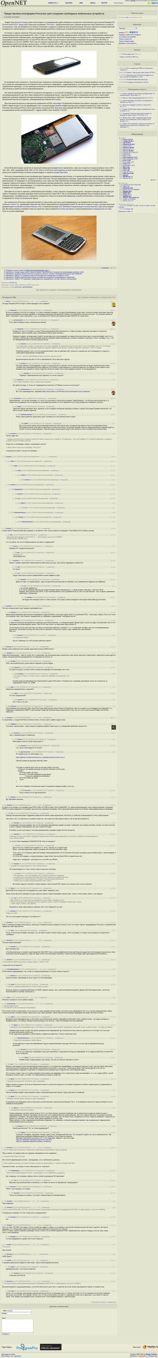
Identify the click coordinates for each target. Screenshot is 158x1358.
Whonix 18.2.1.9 (128, 201)
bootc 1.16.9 (127, 155)
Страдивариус (18, 489)
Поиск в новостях (125, 39)
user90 (9, 1260)
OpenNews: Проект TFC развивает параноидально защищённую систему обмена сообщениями (41, 279)
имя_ (11, 534)
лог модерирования (111, 1302)
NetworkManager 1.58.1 (130, 159)
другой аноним (25, 751)
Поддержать (142, 1356)
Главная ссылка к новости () (28, 270)
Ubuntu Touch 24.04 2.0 (131, 197)
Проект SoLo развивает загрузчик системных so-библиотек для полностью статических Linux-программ (137, 125)
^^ (30, 310)
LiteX (39, 106)
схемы (95, 204)
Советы (137, 64)
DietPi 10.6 (126, 193)
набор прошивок (67, 209)
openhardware (27, 287)
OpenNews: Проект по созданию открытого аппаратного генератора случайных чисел (37, 275)
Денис (23, 503)
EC (96, 207)
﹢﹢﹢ (30, 301)
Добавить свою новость (128, 43)
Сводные (137, 35)
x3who (16, 693)
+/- (99, 297)
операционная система (102, 209)
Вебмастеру (152, 1356)
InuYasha (9, 653)
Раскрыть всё (106, 297)
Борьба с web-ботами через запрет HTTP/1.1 (141, 72)
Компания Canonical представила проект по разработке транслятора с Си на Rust (135, 114)
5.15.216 (152, 205)
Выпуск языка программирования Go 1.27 (136, 98)
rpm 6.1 (125, 175)
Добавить (133, 1356)
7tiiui (12, 930)
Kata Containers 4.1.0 (130, 157)
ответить (25, 301)
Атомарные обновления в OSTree (137, 82)
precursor (18, 287)
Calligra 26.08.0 (128, 141)
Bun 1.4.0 (126, 167)
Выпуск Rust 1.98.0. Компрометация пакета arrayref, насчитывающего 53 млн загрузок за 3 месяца (135, 119)
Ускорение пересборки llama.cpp (137, 79)
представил (23, 24)
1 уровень (85, 297)
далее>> (153, 180)
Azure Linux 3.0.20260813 (131, 189)
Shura (8, 301)
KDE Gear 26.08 (128, 173)
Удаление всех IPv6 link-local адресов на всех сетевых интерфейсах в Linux (136, 76)
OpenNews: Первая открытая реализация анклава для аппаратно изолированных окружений (40, 277)
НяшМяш (13, 724)
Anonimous (17, 398)
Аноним (23, 343)
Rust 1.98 (126, 170)
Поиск (116, 3)
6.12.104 (135, 205)
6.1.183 (146, 205)
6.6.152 (141, 205)
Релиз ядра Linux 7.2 (130, 54)
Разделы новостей (126, 35)
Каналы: (122, 32)
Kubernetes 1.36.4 (129, 165)
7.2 (124, 209)
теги (120, 3)
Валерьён (13, 310)
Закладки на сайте (8, 1354)
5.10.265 (121, 207)
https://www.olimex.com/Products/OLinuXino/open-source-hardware (66, 391)
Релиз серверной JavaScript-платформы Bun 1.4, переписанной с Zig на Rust (137, 94)
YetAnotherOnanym (26, 414)
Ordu (12, 1291)
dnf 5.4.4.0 (126, 154)
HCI (101, 183)
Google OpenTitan (61, 172)
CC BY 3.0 (13, 283)
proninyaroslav (18, 320)
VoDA (15, 465)
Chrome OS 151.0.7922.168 (131, 184)
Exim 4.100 (126, 160)
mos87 (9, 1244)
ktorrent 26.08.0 (128, 151)
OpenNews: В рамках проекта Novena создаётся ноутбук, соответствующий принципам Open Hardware (44, 274)
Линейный (93, 297)
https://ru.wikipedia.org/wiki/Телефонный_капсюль (34, 1140)
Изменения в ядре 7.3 (125, 211)
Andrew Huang (21, 22)
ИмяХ (19, 406)
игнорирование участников (98, 1302)
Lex (19, 498)
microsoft (27, 790)
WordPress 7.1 (128, 176)
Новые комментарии (126, 41)
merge (128, 209)
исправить (105, 268)
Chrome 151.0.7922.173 (130, 152)
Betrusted (58, 108)
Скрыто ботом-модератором (31, 456)
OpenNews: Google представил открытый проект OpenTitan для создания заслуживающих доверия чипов (45, 272)
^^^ (33, 310)
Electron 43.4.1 (128, 178)
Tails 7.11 (126, 186)
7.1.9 (124, 205)
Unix (127, 17)
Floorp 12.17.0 (128, 139)
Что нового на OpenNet (127, 37)
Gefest (15, 546)
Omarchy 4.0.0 (128, 188)
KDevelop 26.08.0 (129, 144)
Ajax (79, 297)
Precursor (50, 24)
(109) (14, 297)
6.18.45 (129, 205)
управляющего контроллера (83, 207)
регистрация (143, 0)
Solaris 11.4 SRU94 (129, 199)
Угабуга (23, 475)
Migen (59, 103)
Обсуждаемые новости (137, 89)
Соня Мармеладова (12, 969)
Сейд (12, 461)
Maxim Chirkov (151, 1354)
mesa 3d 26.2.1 (128, 172)
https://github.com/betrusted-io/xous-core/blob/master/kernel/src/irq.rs (40, 757)
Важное (137, 50)
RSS (113, 297)
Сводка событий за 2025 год (129, 57)
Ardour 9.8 (126, 164)
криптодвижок (59, 170)
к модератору (43, 301)
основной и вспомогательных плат (27, 207)
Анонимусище (11, 1003)
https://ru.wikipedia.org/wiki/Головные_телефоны (33, 1141)
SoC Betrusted (64, 207)
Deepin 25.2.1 (127, 194)
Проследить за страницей (11, 1356)
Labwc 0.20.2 (127, 146)
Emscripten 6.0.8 (128, 162)
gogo (12, 687)
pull (132, 209)
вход (137, 0)
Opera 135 (126, 168)
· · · (34, 301)
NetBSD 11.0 (127, 196)
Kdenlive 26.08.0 (128, 147)
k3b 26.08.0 (127, 143)
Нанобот (16, 834)
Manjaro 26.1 (127, 191)
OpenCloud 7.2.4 (128, 149)
